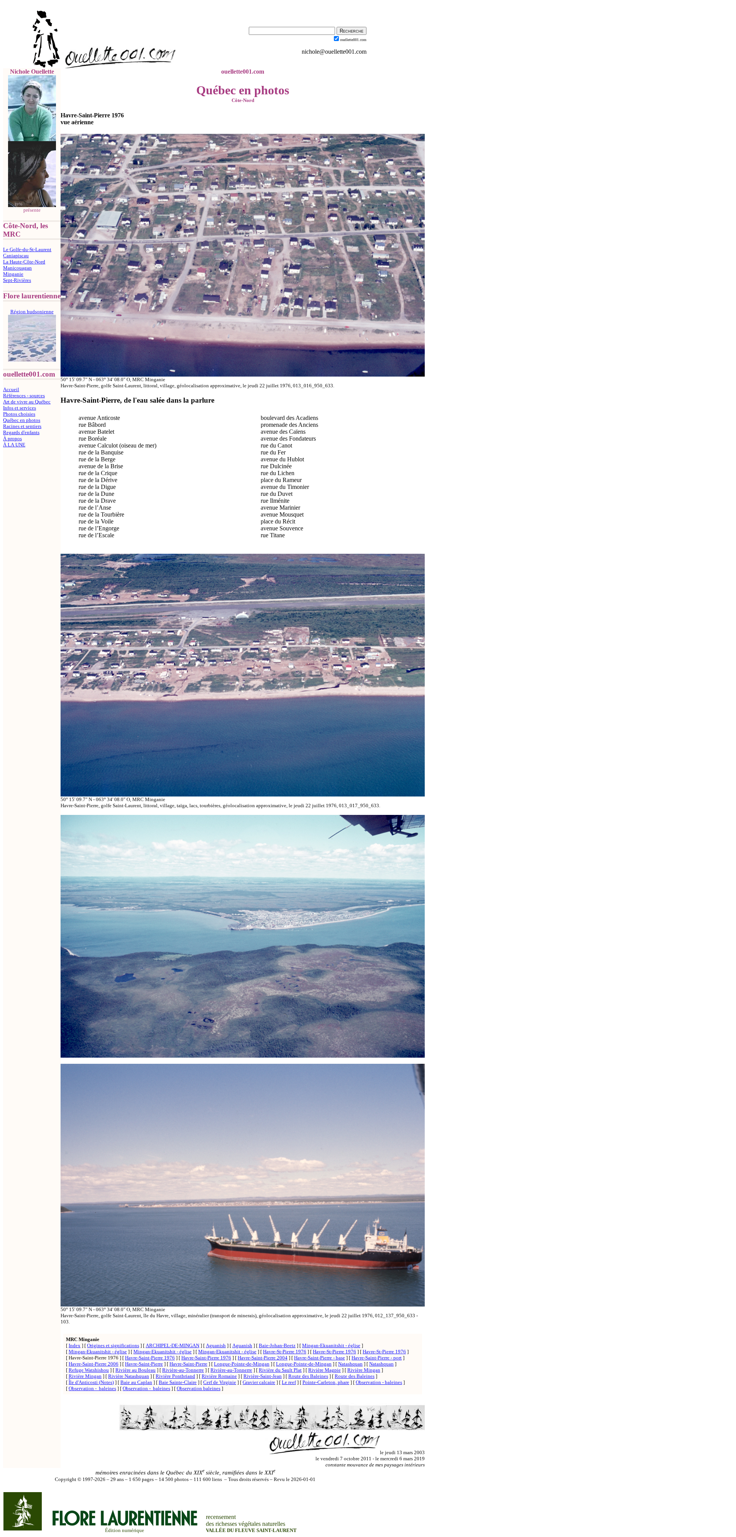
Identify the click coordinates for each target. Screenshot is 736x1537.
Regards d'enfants (21, 432)
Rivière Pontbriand (175, 1376)
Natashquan (350, 1364)
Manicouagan (17, 268)
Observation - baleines (379, 1382)
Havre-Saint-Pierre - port (377, 1358)
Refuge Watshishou (89, 1370)
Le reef (289, 1382)
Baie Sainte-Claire (178, 1382)
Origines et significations (113, 1345)
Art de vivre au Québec (27, 402)
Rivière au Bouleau (135, 1370)
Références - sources (24, 395)
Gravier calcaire (259, 1382)
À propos (12, 438)
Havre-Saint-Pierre (144, 1364)
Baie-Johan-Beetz (277, 1345)
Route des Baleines (308, 1376)
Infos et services (19, 408)
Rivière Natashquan (128, 1376)
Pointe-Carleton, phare (325, 1382)
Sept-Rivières (17, 280)
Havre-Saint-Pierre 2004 (263, 1358)
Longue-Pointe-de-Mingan (241, 1364)
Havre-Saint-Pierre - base (319, 1358)
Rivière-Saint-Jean (262, 1376)
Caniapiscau (16, 255)
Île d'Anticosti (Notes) (91, 1382)
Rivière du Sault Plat (280, 1370)
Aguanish (216, 1345)
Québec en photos (21, 420)
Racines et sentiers (22, 426)
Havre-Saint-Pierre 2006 (93, 1364)
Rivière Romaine (219, 1376)
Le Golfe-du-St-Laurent (27, 249)
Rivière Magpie (324, 1370)
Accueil (11, 389)
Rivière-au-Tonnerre (183, 1370)
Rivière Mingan (363, 1370)
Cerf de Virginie (219, 1382)
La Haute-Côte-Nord (24, 262)
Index (74, 1345)
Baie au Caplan (136, 1382)
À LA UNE (14, 445)
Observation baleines (198, 1388)
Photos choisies (19, 414)
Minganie (13, 274)
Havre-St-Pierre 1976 (284, 1351)
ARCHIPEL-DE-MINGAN (172, 1345)
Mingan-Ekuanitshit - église (331, 1345)
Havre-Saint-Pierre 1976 (150, 1358)
